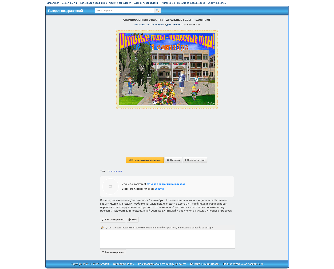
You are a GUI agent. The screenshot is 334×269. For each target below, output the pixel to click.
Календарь (158, 24)
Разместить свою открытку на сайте (162, 264)
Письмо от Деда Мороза (191, 2)
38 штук (159, 188)
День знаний (174, 24)
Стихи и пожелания (120, 2)
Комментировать (113, 252)
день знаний (115, 171)
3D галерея (53, 2)
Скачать (173, 160)
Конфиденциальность (204, 264)
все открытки (142, 24)
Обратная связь (217, 2)
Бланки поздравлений (146, 2)
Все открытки (70, 2)
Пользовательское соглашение (243, 264)
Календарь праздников (93, 2)
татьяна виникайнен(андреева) (166, 183)
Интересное (168, 2)
